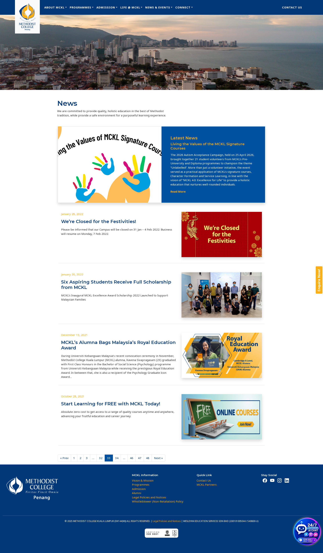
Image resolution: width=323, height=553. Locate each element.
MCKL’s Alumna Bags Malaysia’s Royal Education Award (118, 345)
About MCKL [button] (54, 7)
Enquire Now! (319, 280)
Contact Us (292, 7)
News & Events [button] (157, 7)
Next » (158, 458)
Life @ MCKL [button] (130, 7)
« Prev (64, 458)
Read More (178, 191)
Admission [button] (105, 7)
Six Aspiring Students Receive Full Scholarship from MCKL (116, 284)
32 (100, 458)
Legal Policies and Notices (167, 521)
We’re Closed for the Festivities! (98, 221)
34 (117, 458)
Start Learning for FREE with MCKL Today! (110, 403)
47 (139, 458)
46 (131, 458)
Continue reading (84, 377)
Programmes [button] (80, 7)
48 (147, 458)
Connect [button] (182, 7)
